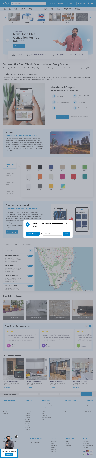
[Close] (16, 436)
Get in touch (9, 454)
